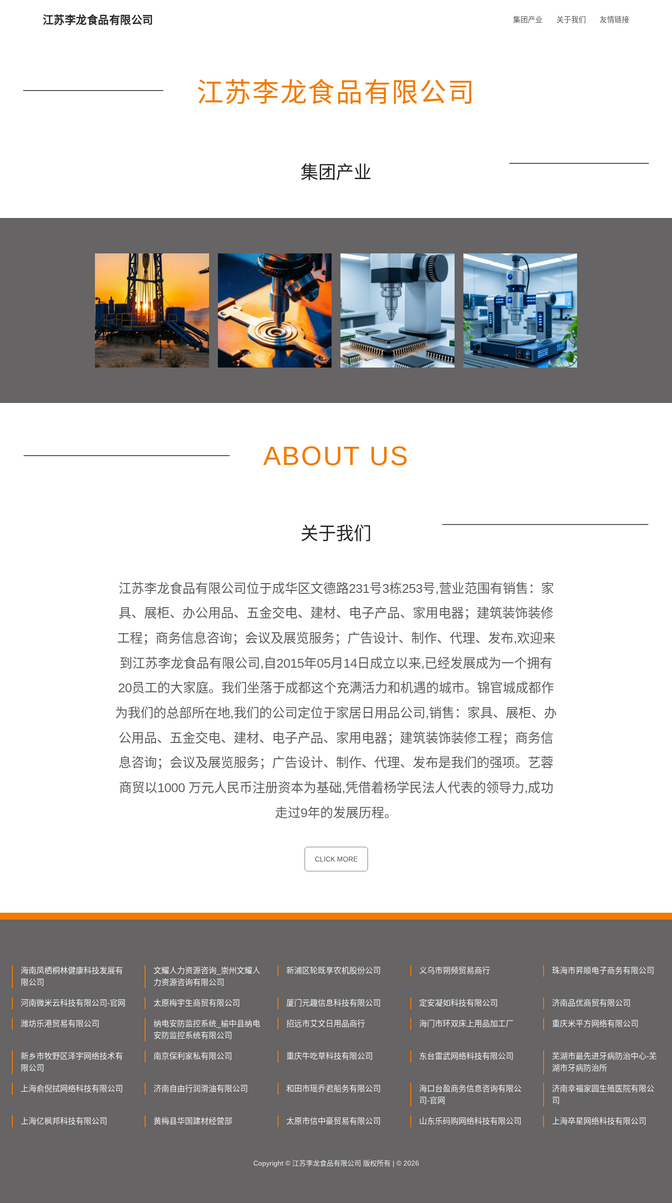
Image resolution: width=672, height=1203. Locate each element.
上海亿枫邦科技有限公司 (64, 1121)
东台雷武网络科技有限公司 (466, 1056)
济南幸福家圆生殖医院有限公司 (603, 1094)
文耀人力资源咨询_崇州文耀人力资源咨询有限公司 (206, 976)
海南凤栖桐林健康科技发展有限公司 (72, 976)
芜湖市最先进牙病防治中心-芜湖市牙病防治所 (604, 1062)
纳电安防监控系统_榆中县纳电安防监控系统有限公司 (206, 1029)
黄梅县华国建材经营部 (192, 1121)
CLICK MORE (336, 859)
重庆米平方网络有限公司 (595, 1023)
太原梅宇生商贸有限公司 (196, 1003)
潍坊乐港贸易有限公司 (60, 1023)
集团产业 (528, 19)
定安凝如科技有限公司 (458, 1003)
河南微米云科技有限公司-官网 (73, 1003)
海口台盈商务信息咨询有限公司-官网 (470, 1094)
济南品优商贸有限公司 (591, 1003)
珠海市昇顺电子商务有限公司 (603, 970)
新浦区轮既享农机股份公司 (333, 970)
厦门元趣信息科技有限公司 (333, 1003)
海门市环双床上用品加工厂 (466, 1023)
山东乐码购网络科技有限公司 (470, 1121)
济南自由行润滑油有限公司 (200, 1088)
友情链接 (614, 19)
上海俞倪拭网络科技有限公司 (72, 1088)
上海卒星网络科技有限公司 (599, 1121)
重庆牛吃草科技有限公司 (329, 1056)
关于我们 (571, 19)
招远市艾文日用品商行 (325, 1023)
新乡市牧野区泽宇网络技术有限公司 (72, 1062)
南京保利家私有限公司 (192, 1056)
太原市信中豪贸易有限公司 (333, 1121)
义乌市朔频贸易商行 (454, 970)
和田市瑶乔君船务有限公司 (333, 1088)
